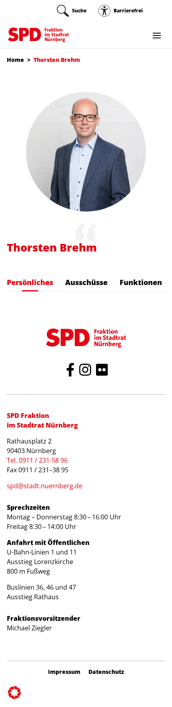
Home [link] (15, 59)
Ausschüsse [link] (86, 282)
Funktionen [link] (141, 282)
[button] (14, 692)
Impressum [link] (64, 672)
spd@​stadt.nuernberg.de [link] (44, 485)
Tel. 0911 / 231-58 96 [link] (37, 460)
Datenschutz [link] (106, 672)
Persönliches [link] (30, 282)
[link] (71, 11)
